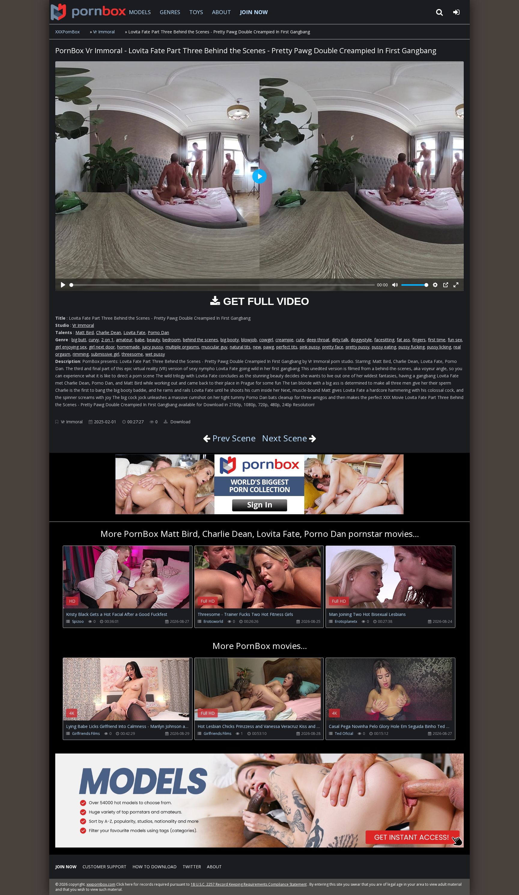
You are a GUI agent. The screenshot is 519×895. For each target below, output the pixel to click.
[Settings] (435, 285)
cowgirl (266, 339)
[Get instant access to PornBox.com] (259, 846)
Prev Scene (233, 438)
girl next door (102, 347)
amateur (124, 339)
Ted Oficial (344, 733)
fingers (419, 339)
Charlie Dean (108, 332)
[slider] (222, 285)
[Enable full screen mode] (456, 285)
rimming (81, 354)
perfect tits (286, 347)
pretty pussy (357, 347)
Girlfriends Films (86, 733)
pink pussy (310, 347)
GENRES (170, 12)
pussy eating (384, 347)
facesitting (384, 339)
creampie (284, 339)
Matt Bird (84, 332)
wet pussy (155, 354)
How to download (154, 866)
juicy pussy (152, 347)
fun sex (455, 339)
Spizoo (78, 621)
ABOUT (221, 12)
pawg (268, 347)
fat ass (403, 339)
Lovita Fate (134, 332)
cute (300, 339)
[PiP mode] (446, 285)
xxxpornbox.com (100, 884)
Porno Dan (158, 332)
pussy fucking (412, 347)
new (257, 347)
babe (139, 339)
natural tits (240, 347)
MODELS (140, 12)
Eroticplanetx (346, 621)
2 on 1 (107, 339)
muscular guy (214, 347)
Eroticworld (213, 621)
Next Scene (284, 438)
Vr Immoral (104, 32)
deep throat (318, 339)
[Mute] (395, 285)
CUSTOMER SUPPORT (104, 866)
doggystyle (361, 339)
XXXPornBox (67, 32)
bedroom (171, 339)
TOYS (196, 12)
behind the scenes (200, 339)
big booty (229, 339)
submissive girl (105, 354)
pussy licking (439, 347)
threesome (132, 354)
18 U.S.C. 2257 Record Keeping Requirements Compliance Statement (249, 884)
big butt (78, 339)
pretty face (332, 347)
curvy (94, 339)
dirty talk (340, 339)
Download (179, 422)
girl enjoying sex (70, 347)
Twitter (192, 866)
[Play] (63, 285)
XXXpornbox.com (88, 12)
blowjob (249, 339)
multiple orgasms (182, 347)
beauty (153, 339)
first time (436, 339)
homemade (128, 347)
